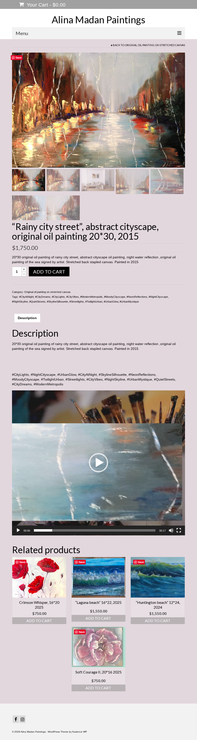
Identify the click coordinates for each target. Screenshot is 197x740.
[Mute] (171, 530)
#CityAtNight (26, 296)
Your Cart (45, 4)
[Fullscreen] (178, 530)
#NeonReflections (137, 296)
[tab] (27, 318)
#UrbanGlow (111, 301)
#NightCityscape (158, 296)
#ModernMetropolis (91, 296)
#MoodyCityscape (114, 296)
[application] (98, 462)
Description (27, 318)
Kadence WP (79, 731)
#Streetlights (76, 301)
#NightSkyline (20, 301)
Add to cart (49, 271)
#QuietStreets (37, 301)
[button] (98, 462)
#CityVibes (72, 296)
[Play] (18, 530)
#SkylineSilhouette (57, 301)
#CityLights (58, 296)
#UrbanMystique (129, 301)
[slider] (94, 530)
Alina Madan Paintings (98, 19)
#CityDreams (42, 296)
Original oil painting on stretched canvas (155, 45)
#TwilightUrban (93, 301)
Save (19, 57)
